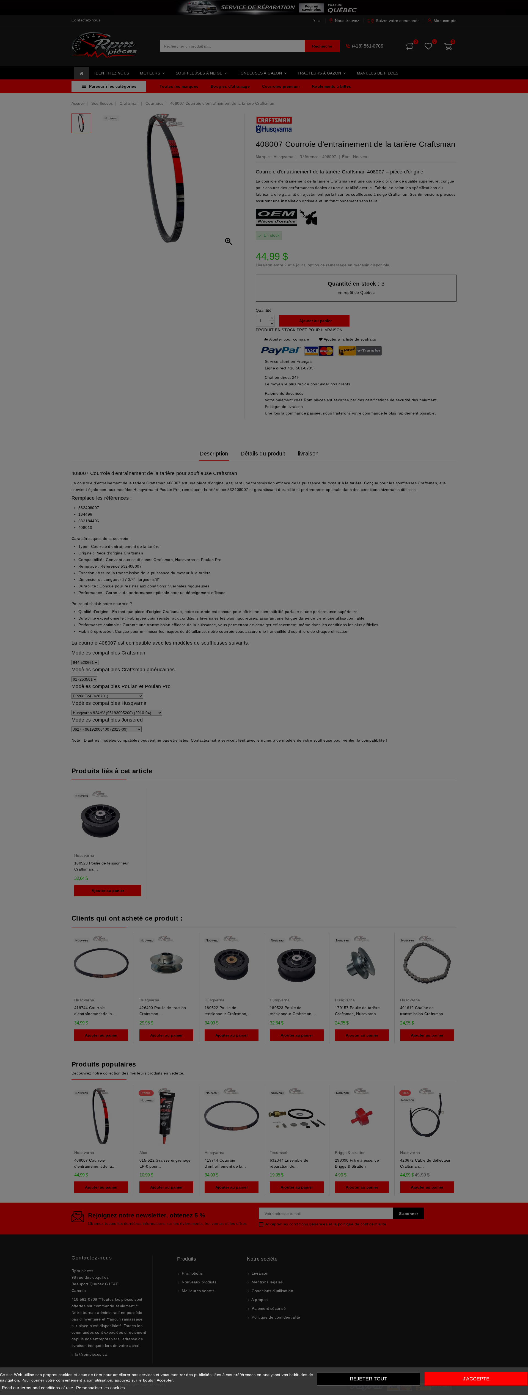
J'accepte (476, 1379)
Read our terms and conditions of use (37, 1387)
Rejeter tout (368, 1379)
